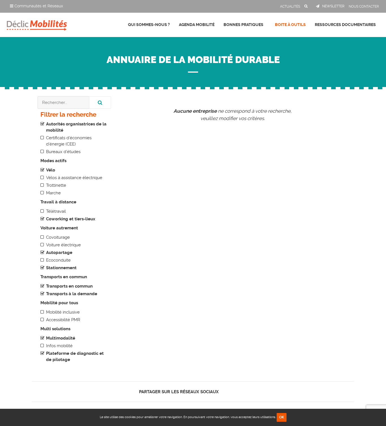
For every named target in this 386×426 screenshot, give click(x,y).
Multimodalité (60, 338)
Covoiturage (58, 237)
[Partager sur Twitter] (231, 391)
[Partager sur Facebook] (226, 391)
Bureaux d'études (63, 151)
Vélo (50, 170)
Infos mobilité (59, 345)
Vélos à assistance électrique (74, 177)
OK (281, 417)
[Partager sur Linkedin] (236, 391)
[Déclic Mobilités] (37, 24)
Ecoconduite (58, 260)
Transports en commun (69, 286)
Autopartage (59, 252)
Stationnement (61, 267)
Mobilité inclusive (63, 312)
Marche (53, 192)
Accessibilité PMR (63, 319)
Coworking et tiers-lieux (70, 218)
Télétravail (56, 211)
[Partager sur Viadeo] (241, 391)
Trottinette (56, 185)
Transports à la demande (71, 293)
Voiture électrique (63, 244)
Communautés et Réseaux (38, 6)
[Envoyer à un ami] (245, 391)
